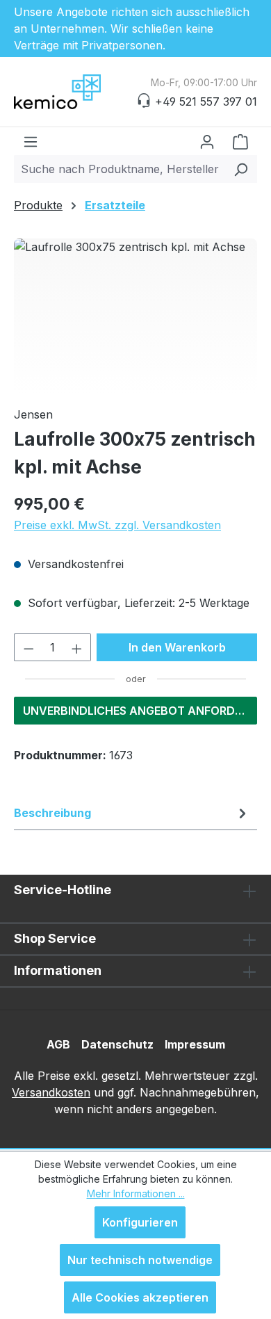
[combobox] (119, 169)
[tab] (132, 813)
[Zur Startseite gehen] (83, 91)
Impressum (195, 1044)
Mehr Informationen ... (136, 1193)
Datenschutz (117, 1044)
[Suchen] (240, 169)
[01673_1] (135, 316)
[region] (135, 316)
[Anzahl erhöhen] (77, 647)
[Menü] (30, 141)
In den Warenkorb (177, 647)
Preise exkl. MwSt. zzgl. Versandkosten (117, 525)
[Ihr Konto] (207, 141)
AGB (58, 1044)
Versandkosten (51, 1092)
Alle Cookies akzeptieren (140, 1297)
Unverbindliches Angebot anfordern (139, 711)
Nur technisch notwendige (140, 1260)
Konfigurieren (140, 1222)
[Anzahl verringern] (28, 647)
